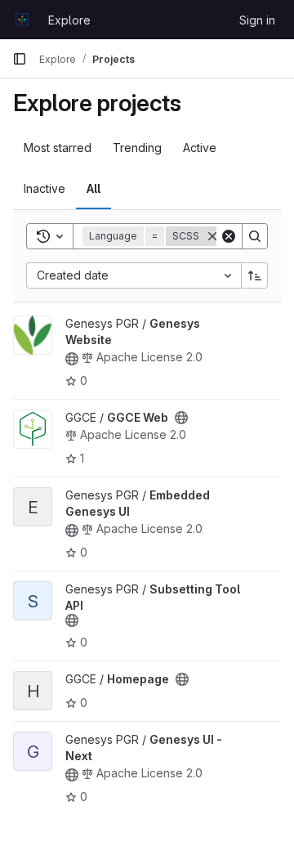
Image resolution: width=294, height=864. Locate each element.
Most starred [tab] (57, 147)
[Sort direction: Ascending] (255, 275)
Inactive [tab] (44, 188)
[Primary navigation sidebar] (20, 59)
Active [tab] (199, 147)
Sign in (257, 20)
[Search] (255, 236)
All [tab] (93, 188)
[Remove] (212, 236)
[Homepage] (22, 20)
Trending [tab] (137, 147)
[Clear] (228, 236)
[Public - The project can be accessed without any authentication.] (71, 358)
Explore (69, 20)
